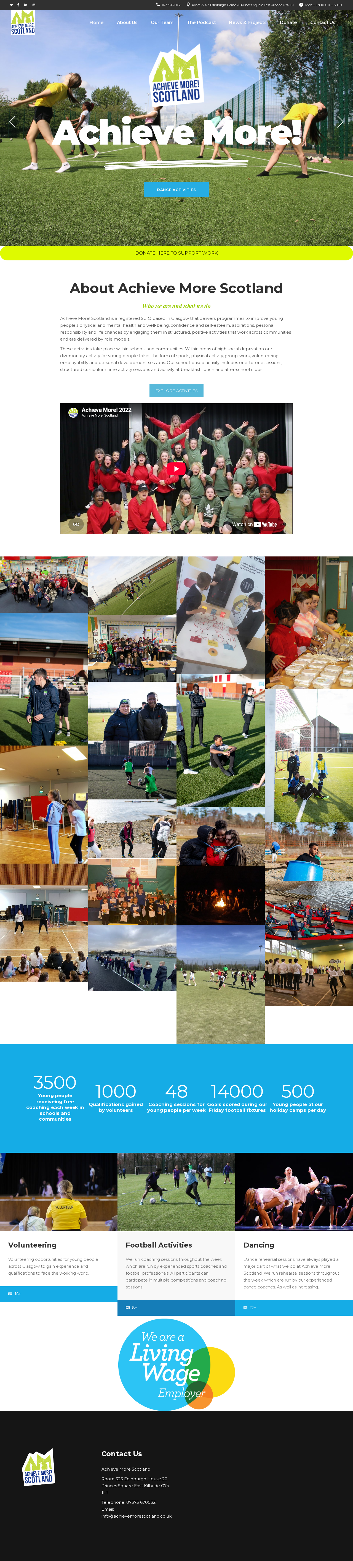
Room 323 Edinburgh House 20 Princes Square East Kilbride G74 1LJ (135, 1485)
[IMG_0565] (132, 585)
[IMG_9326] (220, 740)
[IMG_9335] (132, 711)
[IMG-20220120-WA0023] (220, 615)
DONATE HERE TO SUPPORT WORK (176, 253)
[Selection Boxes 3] (44, 584)
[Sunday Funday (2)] (132, 958)
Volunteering (32, 1245)
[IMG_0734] (309, 622)
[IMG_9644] (309, 910)
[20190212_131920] (44, 805)
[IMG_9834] (132, 828)
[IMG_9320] (44, 679)
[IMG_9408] (132, 770)
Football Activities (159, 1245)
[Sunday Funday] (220, 984)
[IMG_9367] (309, 755)
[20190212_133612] (44, 923)
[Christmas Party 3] (132, 892)
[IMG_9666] (220, 895)
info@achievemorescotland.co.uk (136, 1516)
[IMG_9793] (309, 851)
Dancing (259, 1245)
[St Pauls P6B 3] (309, 973)
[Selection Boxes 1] (132, 648)
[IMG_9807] (220, 836)
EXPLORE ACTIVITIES (176, 390)
